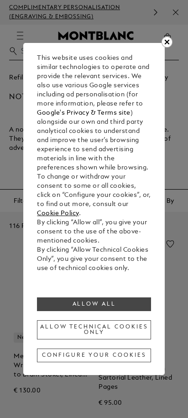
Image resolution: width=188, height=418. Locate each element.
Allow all (94, 304)
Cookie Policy (58, 214)
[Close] (167, 42)
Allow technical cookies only (94, 329)
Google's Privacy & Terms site (84, 113)
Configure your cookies (94, 355)
